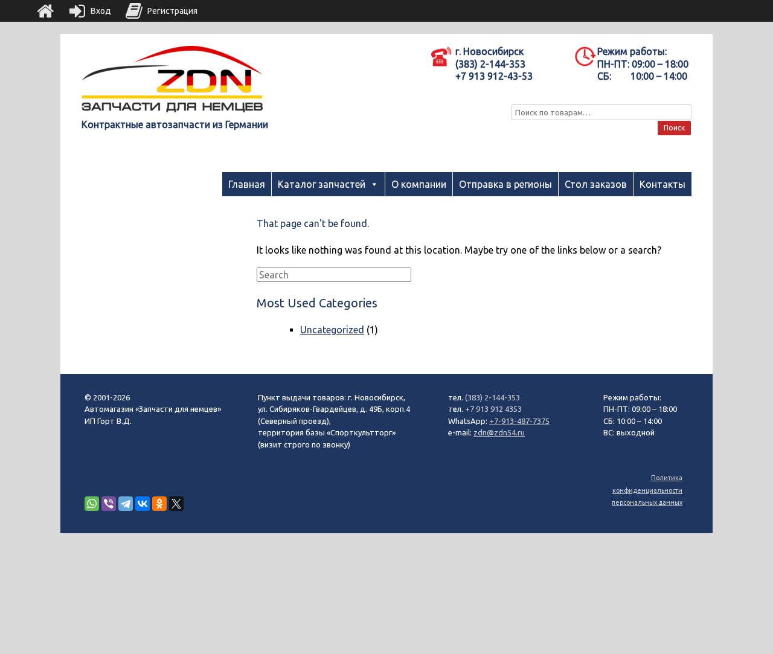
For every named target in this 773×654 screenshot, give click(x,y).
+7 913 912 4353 (493, 409)
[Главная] (45, 11)
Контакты (662, 184)
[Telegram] (125, 503)
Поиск (674, 128)
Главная (246, 184)
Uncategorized (332, 329)
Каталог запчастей (321, 184)
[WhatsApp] (92, 503)
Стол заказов (596, 184)
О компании (418, 184)
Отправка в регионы (505, 184)
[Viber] (108, 503)
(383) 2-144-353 (492, 397)
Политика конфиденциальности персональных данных (647, 490)
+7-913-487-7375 (519, 421)
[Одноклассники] (159, 503)
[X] (176, 503)
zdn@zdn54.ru (499, 432)
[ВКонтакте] (142, 503)
